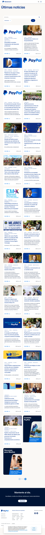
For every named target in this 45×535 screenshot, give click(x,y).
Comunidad (6, 20)
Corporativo (26, 396)
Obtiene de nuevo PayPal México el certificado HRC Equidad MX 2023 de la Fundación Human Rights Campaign (11, 240)
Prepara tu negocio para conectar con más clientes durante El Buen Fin (11, 301)
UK (21, 519)
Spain (22, 518)
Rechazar (34, 529)
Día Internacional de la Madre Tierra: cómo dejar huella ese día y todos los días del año (12, 172)
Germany (18, 516)
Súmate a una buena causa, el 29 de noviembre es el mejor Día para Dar (32, 236)
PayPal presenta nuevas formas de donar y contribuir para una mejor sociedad (32, 335)
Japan (22, 513)
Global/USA (14, 513)
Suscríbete (22, 500)
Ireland (18, 518)
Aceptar (33, 527)
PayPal (5, 37)
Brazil (13, 518)
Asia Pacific (14, 515)
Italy (17, 519)
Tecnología (15, 71)
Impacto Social (16, 102)
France (18, 515)
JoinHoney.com (4, 517)
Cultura (11, 136)
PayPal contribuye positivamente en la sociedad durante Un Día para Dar (32, 400)
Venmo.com (3, 515)
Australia (13, 516)
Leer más (6, 53)
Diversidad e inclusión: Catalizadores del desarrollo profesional (11, 44)
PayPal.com (3, 513)
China (18, 513)
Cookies (13, 523)
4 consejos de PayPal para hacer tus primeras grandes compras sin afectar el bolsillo (12, 335)
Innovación (16, 136)
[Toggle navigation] (40, 2)
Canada (13, 519)
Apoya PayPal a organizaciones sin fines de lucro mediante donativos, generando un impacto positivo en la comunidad (12, 369)
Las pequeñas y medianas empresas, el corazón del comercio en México (31, 204)
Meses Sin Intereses (8, 71)
